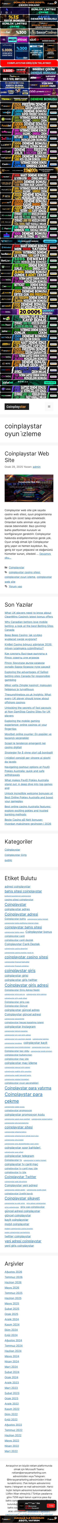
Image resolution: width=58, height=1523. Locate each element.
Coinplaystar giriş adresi (26, 985)
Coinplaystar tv (13, 1160)
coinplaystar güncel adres (22, 1010)
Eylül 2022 (11, 1419)
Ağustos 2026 (13, 1271)
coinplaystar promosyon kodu (25, 1114)
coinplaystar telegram (19, 1156)
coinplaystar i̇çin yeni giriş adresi (18, 1035)
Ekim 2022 (11, 1414)
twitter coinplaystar (18, 1236)
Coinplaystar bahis (15, 918)
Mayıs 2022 (12, 1440)
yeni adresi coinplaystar (23, 1241)
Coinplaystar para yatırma (28, 1088)
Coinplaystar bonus (39, 932)
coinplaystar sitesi (19, 1127)
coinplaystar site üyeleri (14, 1140)
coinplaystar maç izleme (21, 1063)
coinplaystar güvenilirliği (14, 1019)
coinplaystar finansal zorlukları (17, 966)
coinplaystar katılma (41, 1039)
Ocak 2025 (11, 1314)
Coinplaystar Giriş (16, 855)
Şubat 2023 (12, 1393)
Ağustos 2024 (13, 1340)
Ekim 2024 (11, 1329)
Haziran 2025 (13, 1298)
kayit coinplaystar (16, 1220)
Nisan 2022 (12, 1445)
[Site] (29, 106)
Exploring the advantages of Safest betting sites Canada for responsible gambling (27, 676)
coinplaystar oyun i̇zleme (20, 577)
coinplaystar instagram (20, 1026)
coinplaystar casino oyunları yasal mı (19, 953)
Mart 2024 (11, 1366)
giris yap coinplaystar (32, 1206)
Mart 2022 (11, 1451)
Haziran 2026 (13, 1282)
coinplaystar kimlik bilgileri (41, 1051)
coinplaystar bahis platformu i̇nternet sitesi (22, 923)
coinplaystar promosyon (18, 1110)
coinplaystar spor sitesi (14, 1152)
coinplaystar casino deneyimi (16, 949)
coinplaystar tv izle (15, 1172)
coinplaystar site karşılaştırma (16, 1123)
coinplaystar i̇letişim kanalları (16, 1031)
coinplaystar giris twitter (21, 980)
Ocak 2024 (11, 1377)
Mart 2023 (11, 1387)
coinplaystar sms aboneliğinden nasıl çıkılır (22, 1144)
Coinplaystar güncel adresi (23, 1014)
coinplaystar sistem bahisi (42, 1119)
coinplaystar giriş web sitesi (16, 998)
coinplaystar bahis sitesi (23, 927)
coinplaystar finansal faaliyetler (17, 962)
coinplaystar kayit (35, 1043)
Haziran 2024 (13, 1351)
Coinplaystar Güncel (16, 1005)
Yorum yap (15, 586)
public (8, 860)
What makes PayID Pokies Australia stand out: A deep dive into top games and (28, 784)
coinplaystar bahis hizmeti (37, 919)
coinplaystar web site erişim (16, 1182)
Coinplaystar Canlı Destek (22, 944)
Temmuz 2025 (13, 1292)
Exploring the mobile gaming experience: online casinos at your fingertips (26, 724)
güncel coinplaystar (18, 1215)
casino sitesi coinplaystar (19, 899)
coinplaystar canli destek (19, 940)
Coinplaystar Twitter (20, 1177)
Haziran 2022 (13, 1435)
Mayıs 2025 (12, 1303)
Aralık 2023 (12, 1382)
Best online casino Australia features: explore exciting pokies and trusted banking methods (28, 810)
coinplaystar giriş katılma (36, 994)
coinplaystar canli (15, 936)
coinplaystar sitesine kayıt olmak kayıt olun (22, 1136)
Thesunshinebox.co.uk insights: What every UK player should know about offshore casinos (28, 698)
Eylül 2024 (11, 1335)
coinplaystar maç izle (17, 1058)
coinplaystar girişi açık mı (15, 994)
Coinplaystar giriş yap (17, 1001)
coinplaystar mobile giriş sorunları (18, 1071)
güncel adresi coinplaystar (22, 1211)
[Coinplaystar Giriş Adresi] (17, 406)
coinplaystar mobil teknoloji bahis (18, 1075)
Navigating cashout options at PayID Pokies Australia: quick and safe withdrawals (27, 770)
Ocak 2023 (11, 1398)
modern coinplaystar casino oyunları (19, 1229)
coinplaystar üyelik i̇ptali (36, 1190)
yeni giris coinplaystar (19, 1245)
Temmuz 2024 (14, 1345)
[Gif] (29, 170)
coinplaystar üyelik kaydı (19, 1193)
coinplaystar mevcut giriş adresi (17, 1067)
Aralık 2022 (12, 1403)
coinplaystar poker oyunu (14, 1107)
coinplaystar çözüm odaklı (15, 1190)
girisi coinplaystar (12, 1207)
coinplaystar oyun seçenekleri (22, 1082)
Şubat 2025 (12, 1308)
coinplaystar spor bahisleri (23, 1147)
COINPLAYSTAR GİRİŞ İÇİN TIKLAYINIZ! (29, 63)
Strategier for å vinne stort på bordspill (29, 752)
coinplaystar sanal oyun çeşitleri (17, 1119)
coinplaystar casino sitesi (24, 572)
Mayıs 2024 (12, 1356)
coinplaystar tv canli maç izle (21, 1168)
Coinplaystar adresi (21, 914)
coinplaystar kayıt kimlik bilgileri (17, 1047)
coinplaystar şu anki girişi (15, 1203)
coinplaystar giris (20, 970)
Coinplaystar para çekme (24, 1098)
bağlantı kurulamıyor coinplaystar (18, 896)
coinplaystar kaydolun (13, 1043)
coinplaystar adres (17, 909)
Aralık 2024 (12, 1319)
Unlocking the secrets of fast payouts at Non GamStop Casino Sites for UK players (28, 711)
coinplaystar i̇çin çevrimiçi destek (18, 1039)
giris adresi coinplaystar (36, 1203)
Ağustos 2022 (13, 1424)
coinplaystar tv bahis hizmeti (35, 1160)
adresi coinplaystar (17, 886)
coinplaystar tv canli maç (21, 1164)
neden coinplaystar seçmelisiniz (17, 1232)
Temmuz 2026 (14, 1277)
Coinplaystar (16, 567)
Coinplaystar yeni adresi (21, 1185)
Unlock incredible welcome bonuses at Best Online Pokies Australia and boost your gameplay (29, 797)
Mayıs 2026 (12, 1287)
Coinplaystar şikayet (22, 1198)
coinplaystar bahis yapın (14, 932)
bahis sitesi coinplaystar (23, 891)
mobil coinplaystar (17, 1224)
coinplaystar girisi (16, 975)
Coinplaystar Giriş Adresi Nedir (22, 990)
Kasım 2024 (12, 1324)
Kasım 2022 (12, 1409)
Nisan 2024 (12, 1361)
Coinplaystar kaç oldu (17, 1051)
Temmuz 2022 (13, 1430)
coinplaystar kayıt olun (41, 1047)
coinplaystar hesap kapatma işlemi (24, 1022)
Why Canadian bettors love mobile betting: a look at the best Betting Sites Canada (29, 625)
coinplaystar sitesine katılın (15, 1132)
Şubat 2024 (12, 1372)
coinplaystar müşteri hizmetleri (17, 1079)
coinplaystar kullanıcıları (18, 1054)
